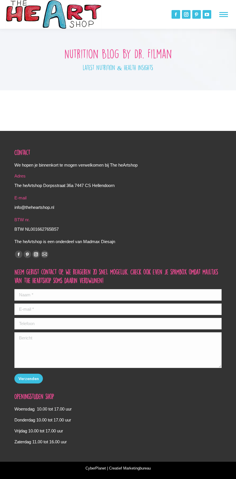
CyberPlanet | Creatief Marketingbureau (118, 468)
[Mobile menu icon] (223, 14)
